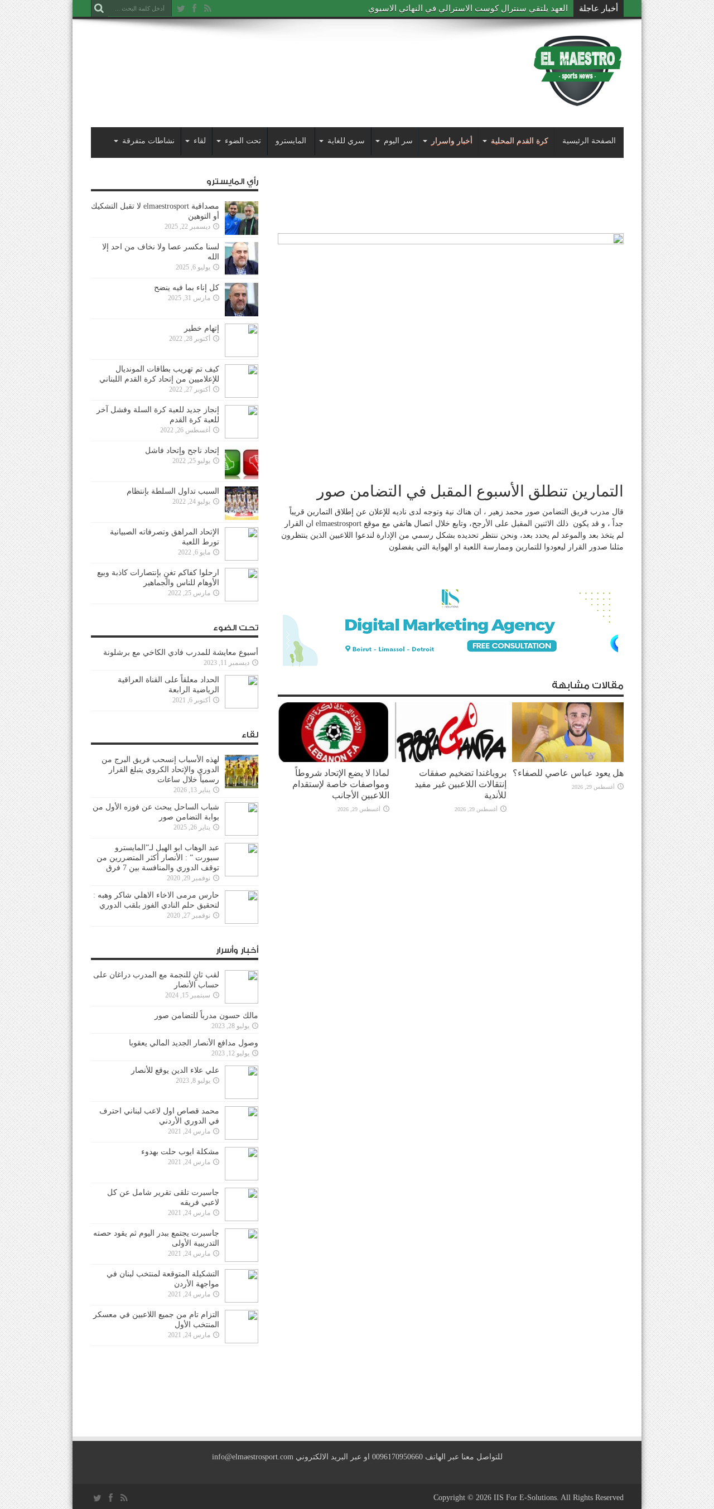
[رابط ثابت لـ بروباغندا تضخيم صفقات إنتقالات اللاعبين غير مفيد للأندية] (450, 759)
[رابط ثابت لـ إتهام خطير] (241, 354)
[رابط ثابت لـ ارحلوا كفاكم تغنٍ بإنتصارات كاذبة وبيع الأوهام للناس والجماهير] (241, 599)
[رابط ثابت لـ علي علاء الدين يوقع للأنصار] (241, 1096)
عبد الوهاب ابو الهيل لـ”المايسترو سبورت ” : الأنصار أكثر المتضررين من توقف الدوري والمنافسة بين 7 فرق (158, 857)
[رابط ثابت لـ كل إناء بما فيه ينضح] (241, 314)
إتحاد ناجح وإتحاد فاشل (182, 450)
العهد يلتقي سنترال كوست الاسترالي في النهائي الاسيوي (468, 8)
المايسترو (291, 141)
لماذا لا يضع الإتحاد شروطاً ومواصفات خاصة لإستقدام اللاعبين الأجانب (340, 784)
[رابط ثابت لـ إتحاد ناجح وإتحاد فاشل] (241, 477)
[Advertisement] (294, 62)
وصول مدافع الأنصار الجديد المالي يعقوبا (193, 1043)
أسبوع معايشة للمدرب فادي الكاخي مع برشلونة (177, 652)
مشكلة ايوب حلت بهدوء (180, 1152)
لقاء (200, 141)
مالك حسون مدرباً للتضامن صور (206, 1015)
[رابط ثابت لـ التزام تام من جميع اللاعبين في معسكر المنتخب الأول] (241, 1341)
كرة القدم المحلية (519, 141)
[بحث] (99, 8)
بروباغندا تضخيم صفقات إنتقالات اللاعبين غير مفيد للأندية (460, 784)
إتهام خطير (201, 328)
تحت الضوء (243, 141)
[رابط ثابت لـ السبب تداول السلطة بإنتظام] (241, 517)
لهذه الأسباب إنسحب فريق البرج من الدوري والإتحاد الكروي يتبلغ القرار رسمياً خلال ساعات (160, 769)
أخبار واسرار (451, 141)
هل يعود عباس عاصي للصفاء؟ (568, 773)
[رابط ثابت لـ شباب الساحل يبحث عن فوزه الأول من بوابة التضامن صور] (241, 833)
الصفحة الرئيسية (589, 141)
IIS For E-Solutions (525, 1497)
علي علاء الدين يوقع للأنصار (175, 1070)
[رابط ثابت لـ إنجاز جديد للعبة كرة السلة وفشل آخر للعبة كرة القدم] (241, 436)
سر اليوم (398, 141)
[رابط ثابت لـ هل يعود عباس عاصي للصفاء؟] (568, 759)
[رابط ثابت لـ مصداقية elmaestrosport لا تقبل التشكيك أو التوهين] (241, 232)
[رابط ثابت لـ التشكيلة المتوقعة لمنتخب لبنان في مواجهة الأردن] (241, 1300)
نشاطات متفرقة (148, 141)
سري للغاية (346, 141)
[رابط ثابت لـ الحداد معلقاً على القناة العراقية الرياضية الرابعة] (241, 706)
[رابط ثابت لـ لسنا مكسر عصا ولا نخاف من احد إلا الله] (241, 273)
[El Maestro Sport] (578, 99)
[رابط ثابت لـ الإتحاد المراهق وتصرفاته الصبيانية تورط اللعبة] (241, 558)
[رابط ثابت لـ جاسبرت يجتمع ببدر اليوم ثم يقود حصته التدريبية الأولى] (241, 1259)
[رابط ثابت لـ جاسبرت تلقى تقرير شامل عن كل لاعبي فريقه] (241, 1218)
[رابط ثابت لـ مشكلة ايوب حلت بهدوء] (241, 1178)
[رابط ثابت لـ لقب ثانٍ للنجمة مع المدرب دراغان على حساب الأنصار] (241, 1001)
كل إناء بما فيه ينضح (186, 287)
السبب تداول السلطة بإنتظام (173, 491)
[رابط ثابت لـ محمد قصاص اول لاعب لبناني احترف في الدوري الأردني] (241, 1137)
